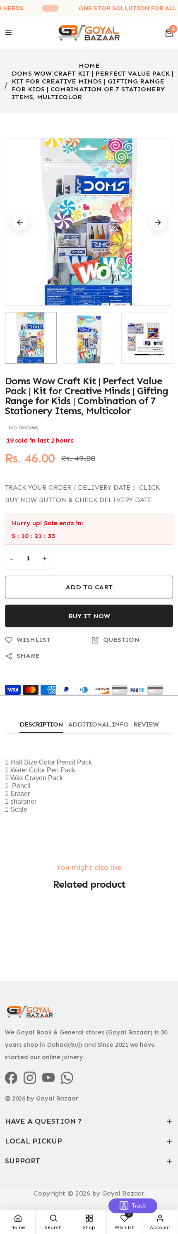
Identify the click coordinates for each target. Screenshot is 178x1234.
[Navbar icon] (8, 33)
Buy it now (89, 616)
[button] (169, 33)
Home (89, 65)
